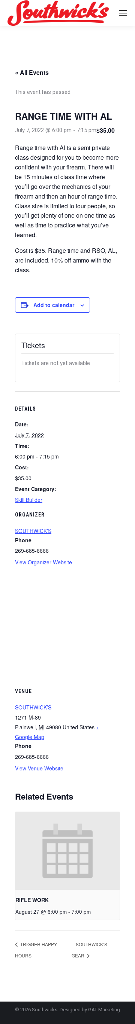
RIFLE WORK (32, 900)
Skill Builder (28, 499)
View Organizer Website (43, 562)
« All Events (32, 72)
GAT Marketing (104, 1009)
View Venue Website (39, 768)
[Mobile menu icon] (123, 13)
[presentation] (67, 851)
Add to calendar (53, 305)
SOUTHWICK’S (33, 530)
